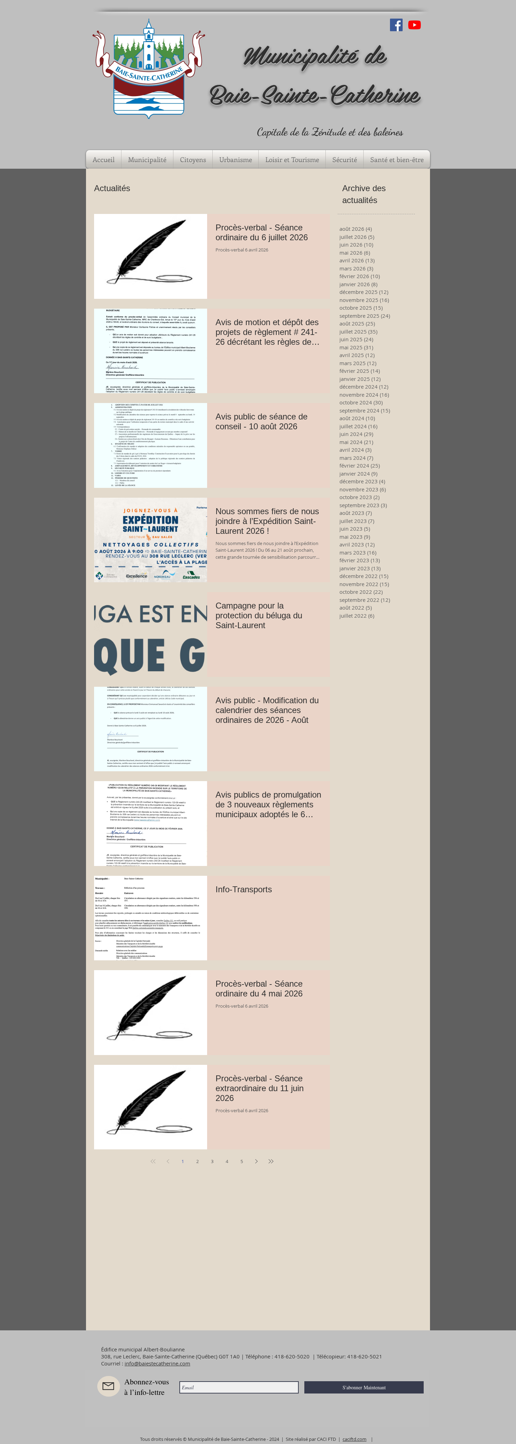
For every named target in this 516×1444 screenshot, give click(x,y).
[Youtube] (414, 25)
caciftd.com (354, 1439)
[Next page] (256, 1161)
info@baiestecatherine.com (157, 1363)
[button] (147, 159)
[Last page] (271, 1161)
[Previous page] (167, 1161)
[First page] (153, 1161)
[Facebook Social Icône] (396, 25)
